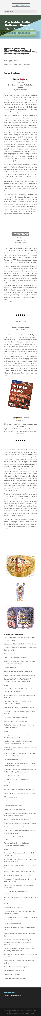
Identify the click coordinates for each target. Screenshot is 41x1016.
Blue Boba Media (28, 1013)
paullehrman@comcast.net (13, 995)
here (9, 67)
